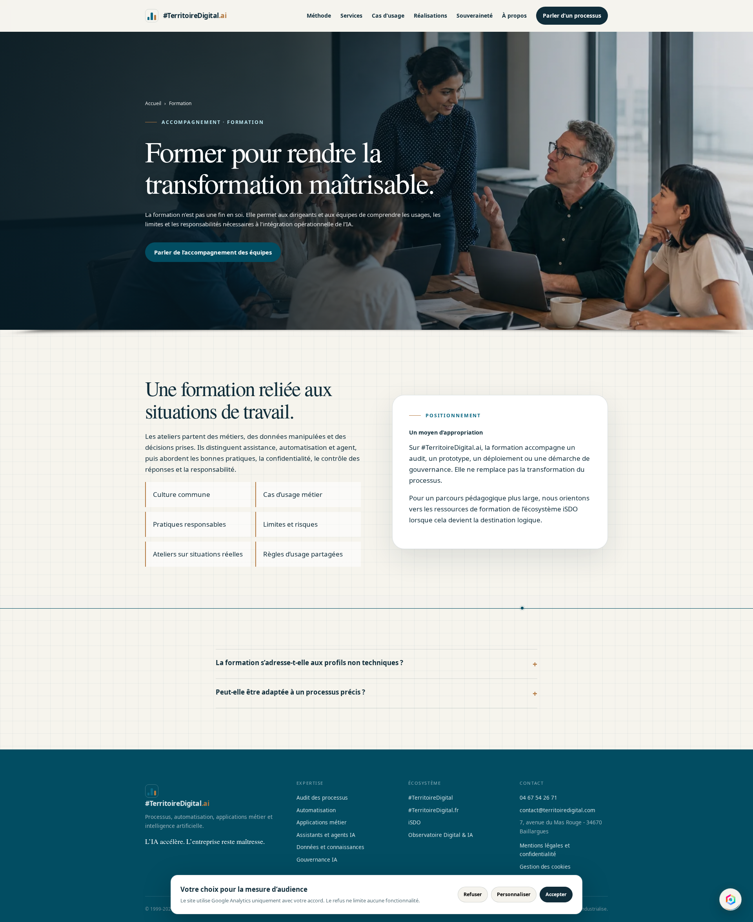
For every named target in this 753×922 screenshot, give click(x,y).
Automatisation (316, 810)
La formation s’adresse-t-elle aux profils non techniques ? (309, 662)
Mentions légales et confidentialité (545, 850)
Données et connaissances (330, 847)
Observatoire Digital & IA (440, 834)
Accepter (556, 894)
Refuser (473, 894)
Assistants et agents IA (325, 834)
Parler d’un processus (572, 15)
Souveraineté (475, 15)
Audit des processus (322, 797)
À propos (514, 15)
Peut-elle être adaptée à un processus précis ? (290, 692)
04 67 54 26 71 (538, 797)
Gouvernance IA (316, 859)
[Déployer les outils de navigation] (730, 899)
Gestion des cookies (545, 866)
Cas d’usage (388, 15)
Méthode (319, 15)
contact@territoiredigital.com (557, 810)
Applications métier (321, 822)
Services (351, 15)
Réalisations (430, 15)
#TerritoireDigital (430, 797)
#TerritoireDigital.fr (433, 810)
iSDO (414, 822)
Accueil (153, 103)
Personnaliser (514, 894)
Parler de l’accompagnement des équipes (213, 252)
